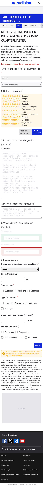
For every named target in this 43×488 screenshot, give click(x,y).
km (27, 279)
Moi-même (32, 337)
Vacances (35, 291)
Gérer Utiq (4, 479)
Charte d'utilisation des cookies (10, 474)
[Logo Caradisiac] (21, 5)
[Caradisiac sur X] (10, 441)
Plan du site (26, 465)
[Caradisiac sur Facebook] (4, 441)
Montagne (9, 309)
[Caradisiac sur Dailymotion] (16, 441)
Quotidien (9, 291)
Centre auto (9, 332)
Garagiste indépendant (14, 337)
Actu (25, 25)
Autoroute (33, 303)
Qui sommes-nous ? (29, 460)
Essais (12, 25)
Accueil (4, 25)
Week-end (21, 291)
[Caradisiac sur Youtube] (22, 441)
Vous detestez (7, 244)
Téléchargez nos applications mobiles (20, 449)
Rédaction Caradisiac (7, 460)
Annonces (33, 25)
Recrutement (5, 465)
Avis (18, 25)
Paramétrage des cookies (30, 474)
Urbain (7, 303)
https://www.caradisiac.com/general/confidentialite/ (20, 389)
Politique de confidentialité (30, 470)
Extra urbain (19, 303)
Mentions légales (6, 470)
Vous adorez (6, 231)
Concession (24, 332)
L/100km (29, 321)
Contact (3, 455)
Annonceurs (26, 455)
